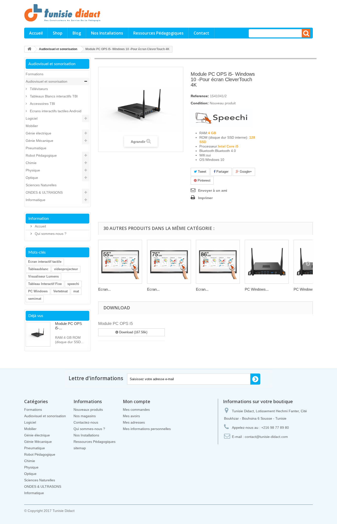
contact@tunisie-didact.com (266, 437)
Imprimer (205, 198)
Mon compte (136, 401)
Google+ (245, 171)
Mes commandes (136, 410)
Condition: (200, 103)
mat (76, 291)
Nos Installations (107, 33)
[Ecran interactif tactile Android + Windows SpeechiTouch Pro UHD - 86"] (218, 262)
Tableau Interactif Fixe (45, 284)
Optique (32, 178)
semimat (34, 298)
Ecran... (104, 289)
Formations (34, 74)
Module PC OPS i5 (115, 323)
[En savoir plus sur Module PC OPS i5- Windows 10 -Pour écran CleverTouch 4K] (38, 334)
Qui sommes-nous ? (50, 234)
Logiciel (31, 118)
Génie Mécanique (39, 141)
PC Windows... (257, 289)
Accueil (36, 33)
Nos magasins (85, 416)
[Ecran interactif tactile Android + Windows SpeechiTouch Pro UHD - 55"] (120, 262)
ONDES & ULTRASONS (44, 192)
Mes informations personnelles (147, 429)
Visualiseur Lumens (43, 276)
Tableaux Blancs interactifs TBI (53, 96)
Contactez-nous (86, 422)
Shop (57, 33)
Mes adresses (134, 422)
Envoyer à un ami (212, 190)
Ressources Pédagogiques (158, 33)
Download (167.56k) (132, 332)
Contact (201, 33)
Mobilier (32, 126)
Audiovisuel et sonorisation (46, 81)
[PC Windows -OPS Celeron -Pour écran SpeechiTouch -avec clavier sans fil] (267, 262)
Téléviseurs (38, 89)
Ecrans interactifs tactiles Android (55, 111)
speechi (73, 284)
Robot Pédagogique (41, 155)
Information (38, 219)
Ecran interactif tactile (44, 261)
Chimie (31, 163)
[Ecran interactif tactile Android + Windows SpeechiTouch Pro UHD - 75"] (169, 262)
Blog (77, 33)
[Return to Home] (29, 49)
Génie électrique (38, 133)
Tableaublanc (38, 269)
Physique (33, 170)
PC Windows (38, 291)
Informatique (35, 200)
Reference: (200, 96)
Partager (221, 171)
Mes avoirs (131, 416)
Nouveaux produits (88, 410)
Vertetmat (60, 291)
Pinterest (203, 180)
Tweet (201, 171)
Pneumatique (36, 148)
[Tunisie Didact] (69, 12)
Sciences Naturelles (41, 185)
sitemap (80, 448)
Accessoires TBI (42, 104)
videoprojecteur (66, 269)
